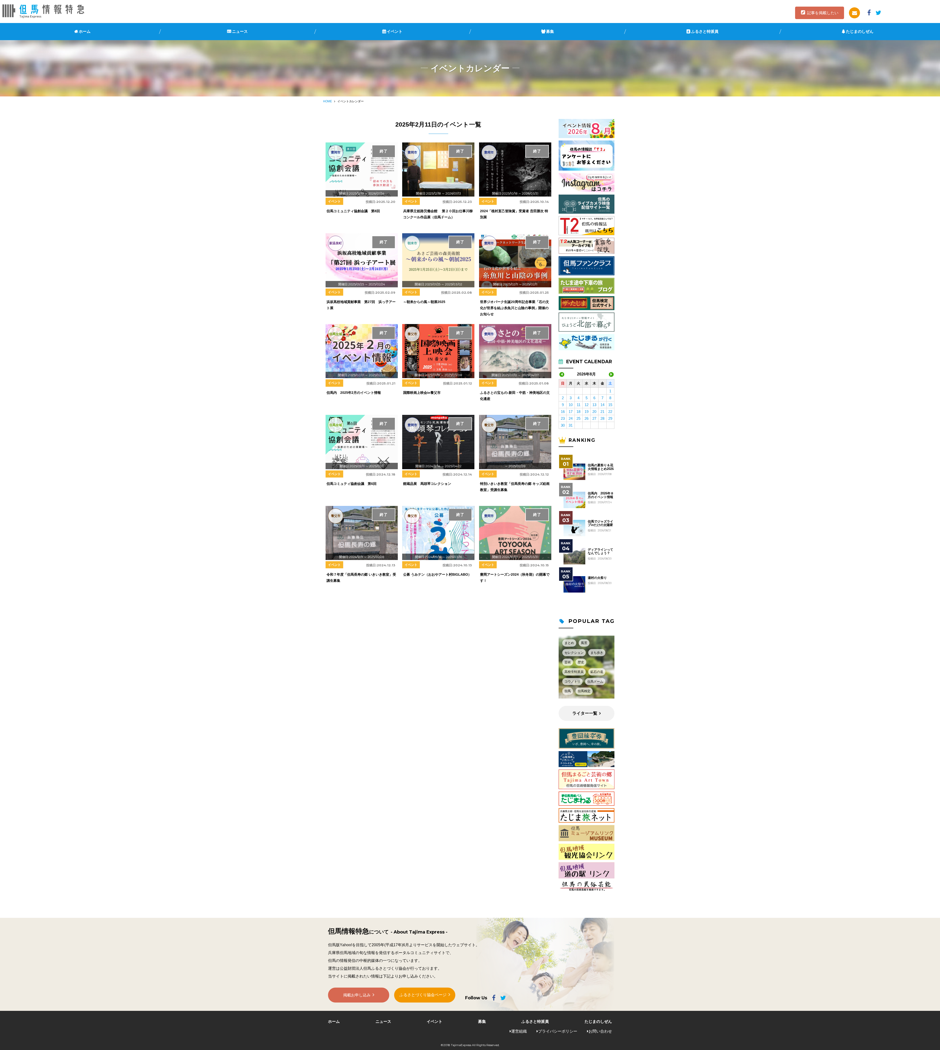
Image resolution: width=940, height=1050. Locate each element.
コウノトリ (572, 681)
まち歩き (596, 652)
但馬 (567, 691)
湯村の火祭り (597, 578)
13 (594, 405)
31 (571, 425)
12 (586, 405)
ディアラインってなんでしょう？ (600, 551)
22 (610, 411)
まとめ (569, 643)
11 (578, 405)
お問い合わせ (600, 1031)
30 (563, 425)
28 (602, 418)
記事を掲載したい (822, 13)
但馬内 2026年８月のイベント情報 (601, 495)
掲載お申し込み (357, 995)
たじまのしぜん (859, 31)
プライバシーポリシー (557, 1031)
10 (571, 405)
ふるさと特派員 (704, 31)
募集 (550, 31)
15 (610, 405)
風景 (584, 643)
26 (586, 418)
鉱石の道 (596, 672)
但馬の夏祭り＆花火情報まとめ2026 (601, 467)
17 (571, 411)
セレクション (574, 652)
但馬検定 (584, 691)
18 (578, 411)
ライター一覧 (584, 713)
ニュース (240, 31)
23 (563, 418)
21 (602, 411)
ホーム (85, 31)
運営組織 (519, 1031)
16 (563, 411)
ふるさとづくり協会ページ (423, 995)
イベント (394, 31)
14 (602, 405)
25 (578, 418)
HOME (327, 101)
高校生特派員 (574, 672)
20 (594, 411)
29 (610, 418)
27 (594, 418)
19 (586, 411)
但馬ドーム (595, 681)
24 (571, 418)
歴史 (581, 662)
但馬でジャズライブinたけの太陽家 (600, 523)
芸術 (567, 662)
